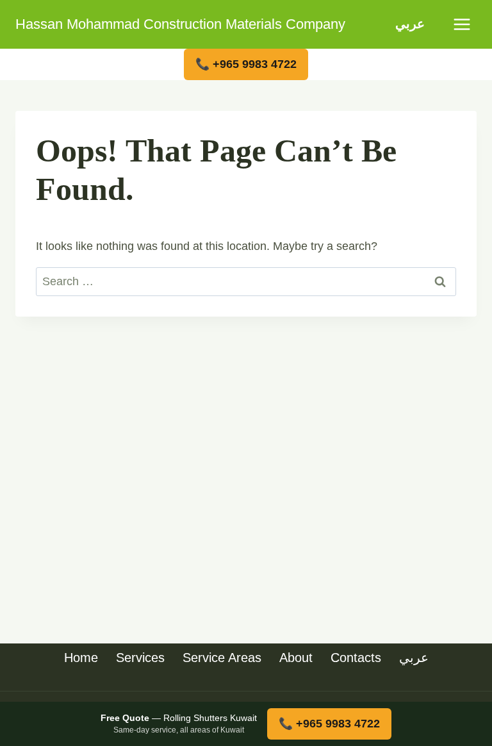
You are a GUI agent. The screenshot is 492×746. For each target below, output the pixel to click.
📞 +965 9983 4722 (246, 64)
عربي (410, 24)
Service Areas (222, 658)
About (296, 658)
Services (140, 658)
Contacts (356, 658)
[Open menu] (462, 24)
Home (81, 658)
